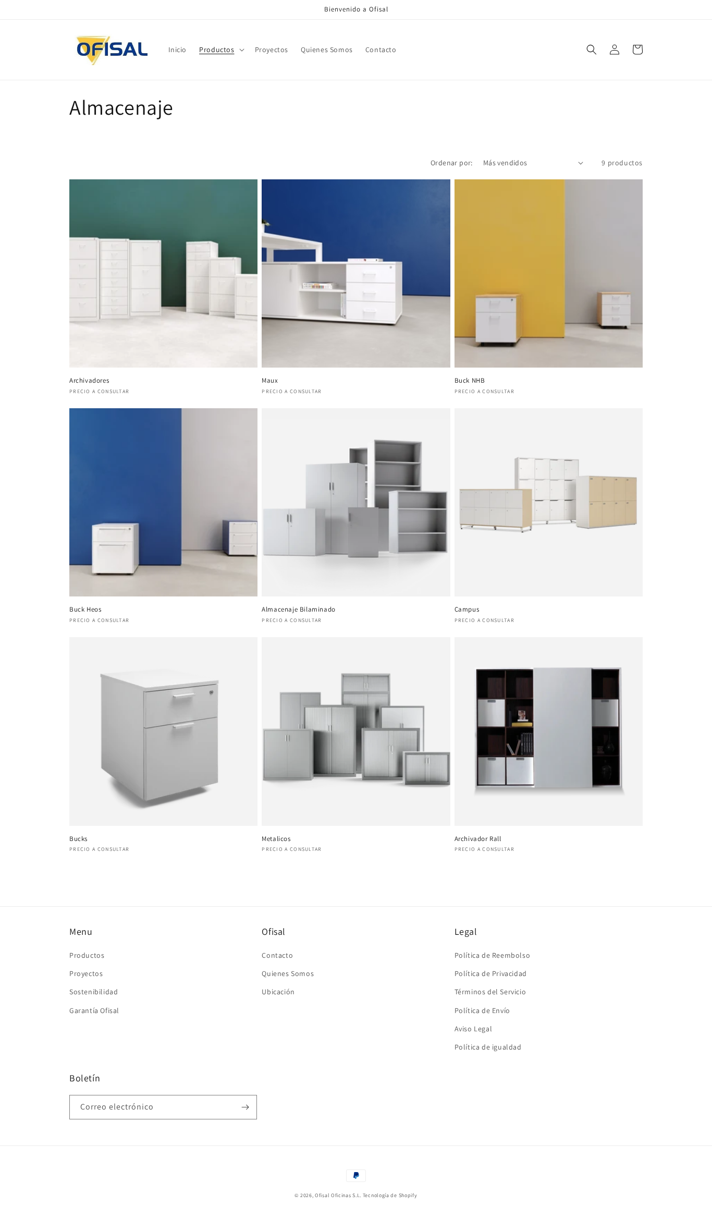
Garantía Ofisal (94, 1010)
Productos (86, 955)
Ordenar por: (452, 162)
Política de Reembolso (493, 955)
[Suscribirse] (245, 1107)
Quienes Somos (288, 973)
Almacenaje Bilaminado (299, 609)
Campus (467, 609)
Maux (270, 380)
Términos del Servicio (490, 991)
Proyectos (86, 973)
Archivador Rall (478, 839)
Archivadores (89, 380)
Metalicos (276, 839)
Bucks (78, 839)
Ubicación (278, 991)
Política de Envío (482, 1010)
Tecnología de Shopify (390, 1195)
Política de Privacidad (491, 973)
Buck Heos (85, 609)
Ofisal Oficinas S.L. (338, 1195)
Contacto (277, 955)
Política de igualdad (488, 1047)
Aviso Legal (474, 1028)
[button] (220, 49)
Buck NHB (470, 380)
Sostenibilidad (93, 991)
